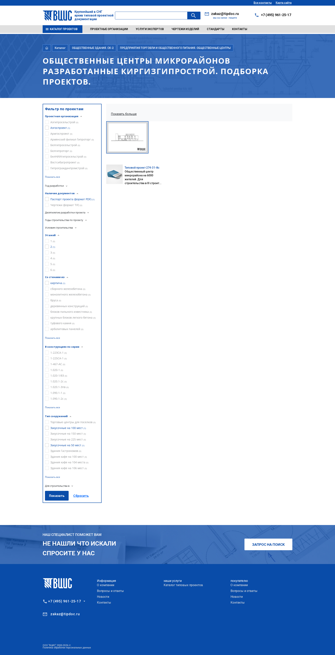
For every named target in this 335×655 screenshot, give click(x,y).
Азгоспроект (60, 128)
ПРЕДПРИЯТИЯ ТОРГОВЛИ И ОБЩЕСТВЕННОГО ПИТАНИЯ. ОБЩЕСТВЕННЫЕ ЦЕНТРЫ (175, 47)
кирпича (57, 283)
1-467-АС (57, 364)
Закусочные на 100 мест (68, 428)
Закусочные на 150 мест (68, 433)
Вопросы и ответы (110, 591)
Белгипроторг (61, 151)
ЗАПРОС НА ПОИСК (268, 544)
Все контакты (263, 2)
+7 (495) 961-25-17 (276, 15)
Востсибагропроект (64, 162)
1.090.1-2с (58, 398)
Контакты (239, 29)
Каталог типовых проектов (183, 585)
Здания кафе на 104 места (69, 462)
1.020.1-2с (58, 381)
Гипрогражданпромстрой (68, 168)
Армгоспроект (61, 133)
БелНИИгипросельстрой (68, 156)
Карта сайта (284, 2)
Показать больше (124, 114)
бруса (55, 300)
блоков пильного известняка (71, 312)
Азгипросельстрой (64, 122)
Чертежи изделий (185, 29)
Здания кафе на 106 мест (68, 468)
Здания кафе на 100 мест (68, 456)
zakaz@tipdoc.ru (225, 14)
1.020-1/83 (58, 375)
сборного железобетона (67, 289)
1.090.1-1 (57, 393)
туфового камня (62, 323)
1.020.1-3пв (59, 387)
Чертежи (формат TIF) (66, 205)
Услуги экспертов (150, 29)
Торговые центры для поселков (73, 422)
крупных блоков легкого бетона (73, 317)
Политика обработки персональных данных (67, 647)
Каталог (60, 47)
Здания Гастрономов (65, 451)
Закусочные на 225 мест (68, 439)
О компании (105, 585)
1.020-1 (56, 370)
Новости (103, 597)
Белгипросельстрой (65, 145)
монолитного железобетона (70, 294)
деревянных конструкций (69, 306)
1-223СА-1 (58, 352)
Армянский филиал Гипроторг (72, 139)
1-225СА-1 (58, 358)
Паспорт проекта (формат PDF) (72, 199)
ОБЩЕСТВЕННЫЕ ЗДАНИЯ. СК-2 (93, 47)
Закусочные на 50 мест (67, 445)
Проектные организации (109, 29)
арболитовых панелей (66, 329)
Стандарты (215, 29)
